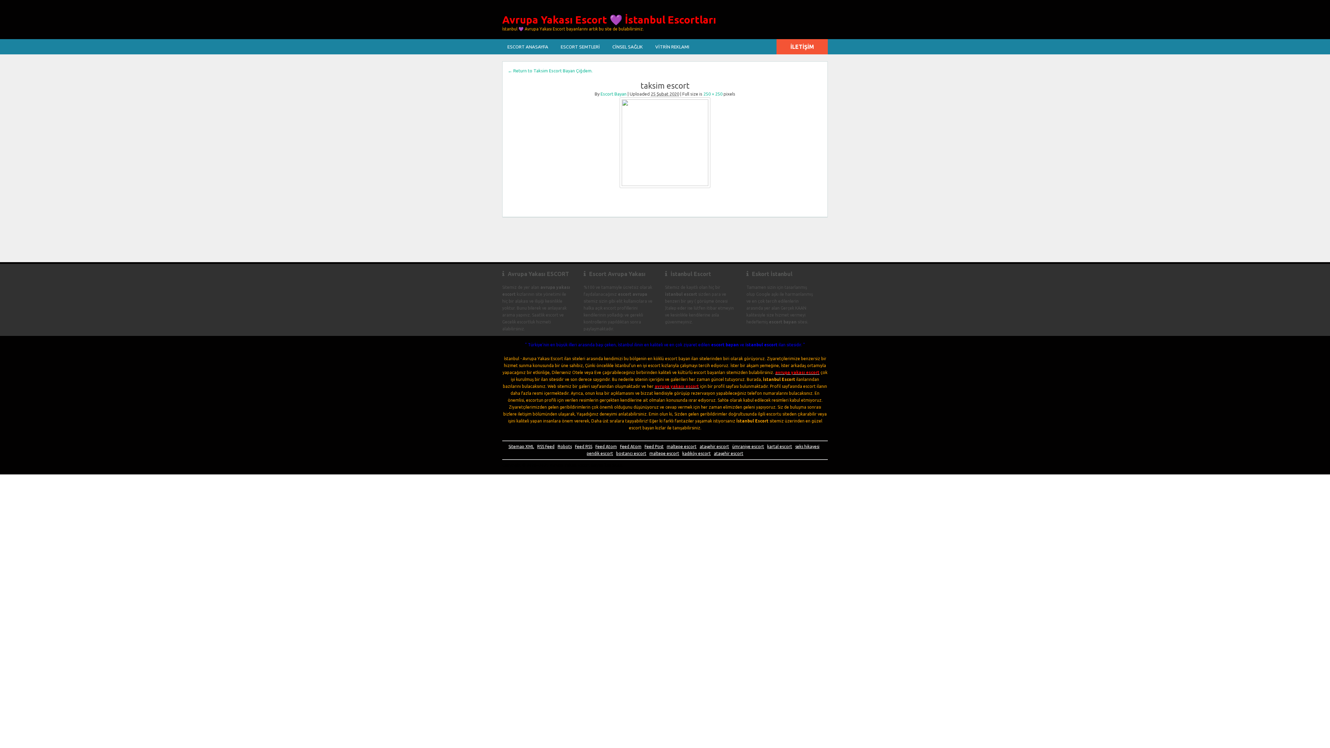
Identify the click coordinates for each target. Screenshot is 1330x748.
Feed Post (654, 446)
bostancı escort (631, 453)
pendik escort (600, 453)
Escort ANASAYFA (527, 46)
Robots (565, 446)
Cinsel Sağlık (627, 46)
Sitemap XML (521, 446)
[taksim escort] (665, 142)
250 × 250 (712, 93)
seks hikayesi (807, 446)
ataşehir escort (714, 446)
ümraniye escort (748, 446)
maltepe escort (682, 446)
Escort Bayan (614, 93)
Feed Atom (606, 446)
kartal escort (779, 446)
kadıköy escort (696, 453)
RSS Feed (546, 446)
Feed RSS (583, 446)
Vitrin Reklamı (672, 46)
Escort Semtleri (580, 46)
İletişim (802, 47)
